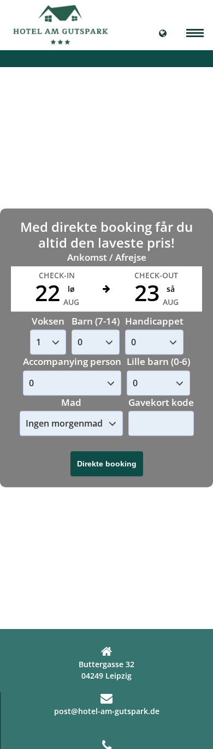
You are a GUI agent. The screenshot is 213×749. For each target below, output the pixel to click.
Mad (71, 402)
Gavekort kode (161, 402)
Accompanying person (72, 362)
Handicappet (154, 321)
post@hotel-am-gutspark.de (106, 711)
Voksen (48, 321)
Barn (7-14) (96, 321)
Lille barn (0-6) (158, 362)
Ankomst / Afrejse (106, 257)
